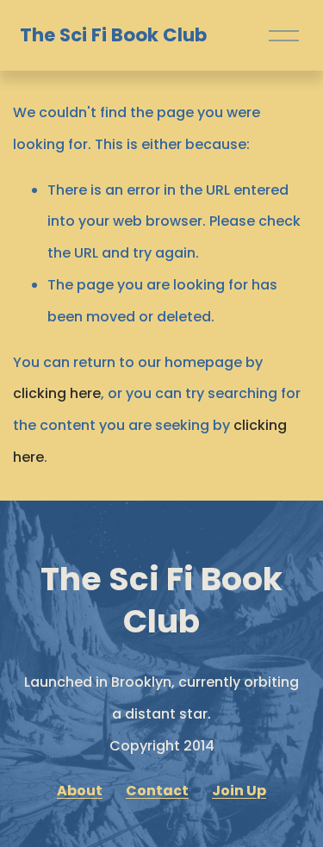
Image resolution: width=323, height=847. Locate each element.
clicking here (57, 393)
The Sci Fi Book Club (113, 34)
